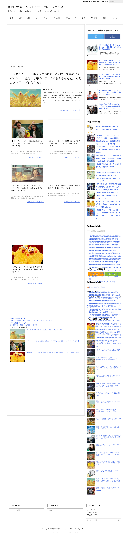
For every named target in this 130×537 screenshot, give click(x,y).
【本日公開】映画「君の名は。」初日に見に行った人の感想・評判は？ (108, 427)
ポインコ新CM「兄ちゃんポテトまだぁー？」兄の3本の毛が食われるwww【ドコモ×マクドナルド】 (26, 187)
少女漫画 (27, 325)
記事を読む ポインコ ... (35, 202)
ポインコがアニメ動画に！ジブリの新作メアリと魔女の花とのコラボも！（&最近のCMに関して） (109, 62)
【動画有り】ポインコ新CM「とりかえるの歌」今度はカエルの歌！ (44, 330)
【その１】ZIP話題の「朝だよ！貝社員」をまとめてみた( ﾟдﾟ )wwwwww (108, 471)
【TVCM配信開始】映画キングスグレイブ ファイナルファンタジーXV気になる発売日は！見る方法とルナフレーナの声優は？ (108, 385)
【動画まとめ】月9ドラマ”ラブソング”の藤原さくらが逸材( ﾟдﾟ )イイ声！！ (108, 445)
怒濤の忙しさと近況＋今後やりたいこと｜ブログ (104, 320)
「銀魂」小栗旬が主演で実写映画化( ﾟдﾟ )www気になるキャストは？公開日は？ (107, 410)
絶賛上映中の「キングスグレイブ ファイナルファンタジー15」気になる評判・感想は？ (108, 350)
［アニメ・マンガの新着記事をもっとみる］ (101, 281)
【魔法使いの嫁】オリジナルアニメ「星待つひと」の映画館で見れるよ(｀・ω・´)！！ (107, 195)
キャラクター (52, 89)
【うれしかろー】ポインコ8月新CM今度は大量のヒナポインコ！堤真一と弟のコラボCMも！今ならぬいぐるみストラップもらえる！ (46, 78)
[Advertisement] (46, 43)
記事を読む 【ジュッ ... (72, 157)
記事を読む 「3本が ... (36, 283)
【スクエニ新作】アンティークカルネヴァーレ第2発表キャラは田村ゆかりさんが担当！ (110, 47)
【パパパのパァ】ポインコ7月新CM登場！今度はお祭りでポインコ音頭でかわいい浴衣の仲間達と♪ (108, 454)
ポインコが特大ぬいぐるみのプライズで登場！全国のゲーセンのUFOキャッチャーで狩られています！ (108, 204)
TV (46, 89)
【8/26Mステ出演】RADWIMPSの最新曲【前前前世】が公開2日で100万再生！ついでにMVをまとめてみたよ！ (108, 186)
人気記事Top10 (92, 515)
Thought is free (76, 532)
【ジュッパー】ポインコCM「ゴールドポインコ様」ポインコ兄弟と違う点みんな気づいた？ (64, 143)
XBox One (49, 321)
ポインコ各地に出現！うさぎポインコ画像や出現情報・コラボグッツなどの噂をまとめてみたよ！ (108, 463)
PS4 (24, 321)
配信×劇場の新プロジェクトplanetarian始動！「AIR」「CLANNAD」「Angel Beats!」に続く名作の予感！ (108, 158)
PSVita (33, 321)
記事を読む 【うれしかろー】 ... (71, 110)
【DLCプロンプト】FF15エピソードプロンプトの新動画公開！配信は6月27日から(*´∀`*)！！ (110, 106)
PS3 (28, 321)
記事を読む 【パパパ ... (35, 157)
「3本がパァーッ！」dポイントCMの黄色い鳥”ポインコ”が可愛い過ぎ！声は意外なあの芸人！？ (27, 269)
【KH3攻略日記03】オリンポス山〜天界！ (102, 306)
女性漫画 (34, 325)
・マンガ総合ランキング (17, 323)
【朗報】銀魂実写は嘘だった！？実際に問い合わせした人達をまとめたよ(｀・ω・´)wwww (108, 489)
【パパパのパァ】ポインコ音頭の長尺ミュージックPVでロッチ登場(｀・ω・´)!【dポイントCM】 (27, 143)
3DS (42, 321)
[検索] (121, 1)
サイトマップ (91, 510)
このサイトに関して (93, 512)
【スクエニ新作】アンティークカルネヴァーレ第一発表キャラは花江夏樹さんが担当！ (109, 76)
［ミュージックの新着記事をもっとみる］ (100, 273)
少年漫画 (13, 325)
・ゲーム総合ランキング (17, 318)
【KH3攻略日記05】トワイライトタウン (102, 292)
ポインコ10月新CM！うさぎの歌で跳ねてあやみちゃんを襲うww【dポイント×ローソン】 (108, 419)
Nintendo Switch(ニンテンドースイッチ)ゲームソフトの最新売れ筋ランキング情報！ (110, 92)
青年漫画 (20, 325)
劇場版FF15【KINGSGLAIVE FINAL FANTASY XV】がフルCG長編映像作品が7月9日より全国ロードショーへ (108, 437)
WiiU (38, 321)
